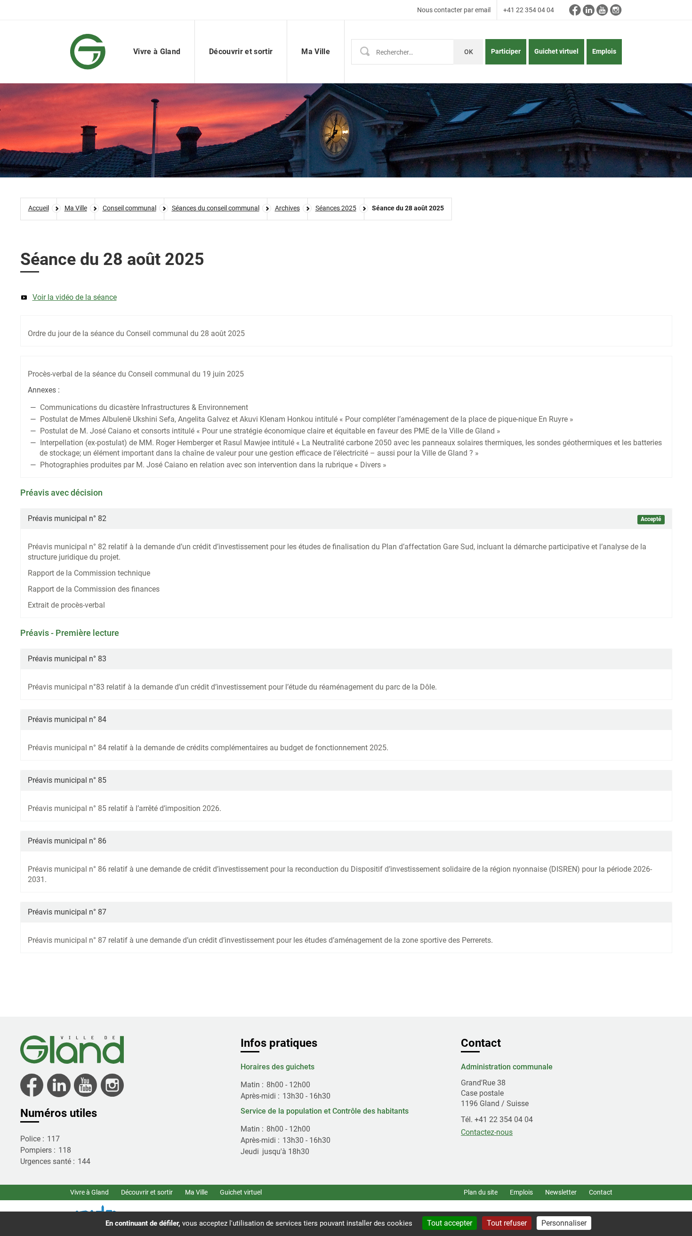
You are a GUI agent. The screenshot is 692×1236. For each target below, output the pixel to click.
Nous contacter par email (454, 10)
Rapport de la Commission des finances (94, 589)
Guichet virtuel (556, 51)
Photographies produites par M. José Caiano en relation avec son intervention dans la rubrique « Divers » (213, 464)
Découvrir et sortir (147, 1192)
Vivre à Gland (89, 1192)
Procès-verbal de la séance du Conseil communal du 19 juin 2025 (136, 373)
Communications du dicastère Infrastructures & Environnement (144, 407)
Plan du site (481, 1192)
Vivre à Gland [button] (156, 51)
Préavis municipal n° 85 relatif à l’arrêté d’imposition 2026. (124, 808)
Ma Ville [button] (315, 51)
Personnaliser (564, 1223)
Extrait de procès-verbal (66, 605)
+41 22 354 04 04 (528, 10)
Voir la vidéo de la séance (74, 297)
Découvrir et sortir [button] (241, 51)
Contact (600, 1192)
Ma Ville (196, 1192)
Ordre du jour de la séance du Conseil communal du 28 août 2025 (136, 333)
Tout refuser (507, 1223)
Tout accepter (449, 1223)
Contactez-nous (487, 1132)
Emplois (604, 51)
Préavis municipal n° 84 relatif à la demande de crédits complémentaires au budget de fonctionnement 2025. (208, 747)
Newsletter (561, 1192)
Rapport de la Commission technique (89, 573)
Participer (506, 51)
